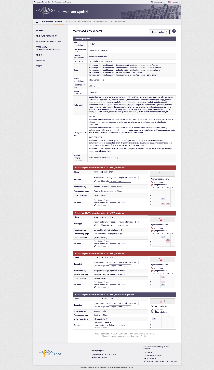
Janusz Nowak (100, 230)
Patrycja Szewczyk (114, 230)
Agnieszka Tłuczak (118, 270)
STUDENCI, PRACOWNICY (46, 36)
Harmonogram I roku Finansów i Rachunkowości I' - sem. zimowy (116, 72)
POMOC (39, 66)
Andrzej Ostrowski (101, 187)
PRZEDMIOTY (41, 47)
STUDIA (39, 55)
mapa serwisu (151, 358)
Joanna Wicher (116, 187)
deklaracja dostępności (154, 355)
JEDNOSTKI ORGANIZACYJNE (48, 42)
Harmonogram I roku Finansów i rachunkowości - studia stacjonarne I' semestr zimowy (125, 67)
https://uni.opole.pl (100, 357)
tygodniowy (158, 182)
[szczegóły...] (164, 174)
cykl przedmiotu (160, 185)
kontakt (149, 353)
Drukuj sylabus (158, 32)
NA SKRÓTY (41, 30)
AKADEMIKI (40, 61)
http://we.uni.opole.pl (97, 80)
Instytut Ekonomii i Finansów (101, 61)
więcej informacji (126, 177)
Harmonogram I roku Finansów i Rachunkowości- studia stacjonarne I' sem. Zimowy (123, 65)
